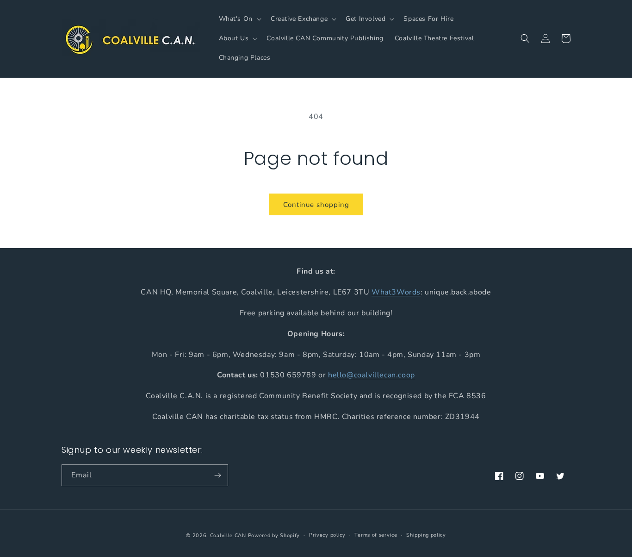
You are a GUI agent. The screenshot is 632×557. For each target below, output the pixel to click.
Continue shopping (316, 204)
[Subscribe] (217, 475)
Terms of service (375, 535)
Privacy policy (327, 535)
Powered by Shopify (274, 535)
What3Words (396, 292)
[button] (239, 19)
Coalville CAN (228, 535)
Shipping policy (426, 535)
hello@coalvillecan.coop (371, 375)
